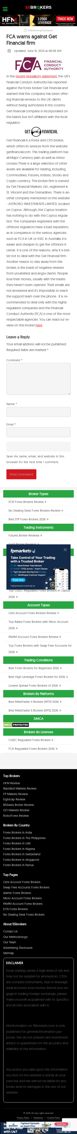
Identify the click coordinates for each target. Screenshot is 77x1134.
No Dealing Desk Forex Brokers (23, 914)
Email (11, 424)
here (39, 325)
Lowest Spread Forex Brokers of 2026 (33, 685)
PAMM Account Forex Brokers (23, 904)
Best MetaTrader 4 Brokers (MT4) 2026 (34, 702)
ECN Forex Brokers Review (26, 502)
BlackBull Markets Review (19, 788)
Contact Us (10, 931)
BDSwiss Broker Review (18, 805)
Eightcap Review (14, 799)
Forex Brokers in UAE (17, 843)
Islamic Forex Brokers (17, 893)
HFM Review (11, 783)
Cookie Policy (53, 1117)
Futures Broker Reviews (24, 535)
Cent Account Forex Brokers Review (32, 613)
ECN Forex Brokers (15, 909)
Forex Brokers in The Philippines (24, 838)
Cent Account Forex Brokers (21, 882)
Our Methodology (15, 937)
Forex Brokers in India (17, 832)
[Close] (65, 549)
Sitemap (8, 953)
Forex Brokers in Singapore (21, 860)
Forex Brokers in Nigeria (19, 849)
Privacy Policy (23, 1117)
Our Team (9, 942)
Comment (14, 360)
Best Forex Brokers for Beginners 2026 (34, 668)
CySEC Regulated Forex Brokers (29, 740)
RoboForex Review (16, 816)
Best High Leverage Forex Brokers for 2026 (37, 677)
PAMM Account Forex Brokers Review (33, 637)
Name (11, 404)
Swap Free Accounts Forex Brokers (26, 887)
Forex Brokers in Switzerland (21, 854)
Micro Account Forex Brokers (22, 898)
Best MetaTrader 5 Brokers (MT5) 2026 (33, 710)
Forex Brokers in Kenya (18, 865)
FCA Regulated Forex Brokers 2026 (32, 749)
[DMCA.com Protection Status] (16, 726)
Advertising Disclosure (18, 948)
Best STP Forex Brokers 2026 (27, 519)
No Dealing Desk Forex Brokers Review (34, 510)
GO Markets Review (16, 810)
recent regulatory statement (36, 76)
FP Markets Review (15, 794)
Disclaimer (38, 1117)
